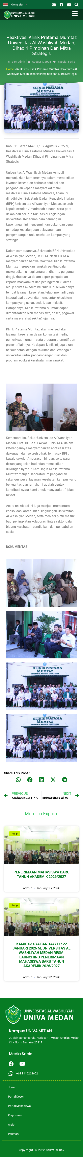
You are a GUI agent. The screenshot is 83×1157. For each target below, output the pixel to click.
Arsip (11, 1124)
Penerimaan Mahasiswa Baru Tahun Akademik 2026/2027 (41, 874)
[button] (76, 4)
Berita (71, 61)
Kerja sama (15, 1115)
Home (10, 69)
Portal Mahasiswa (19, 1106)
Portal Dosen (16, 1096)
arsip (63, 61)
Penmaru (14, 1133)
